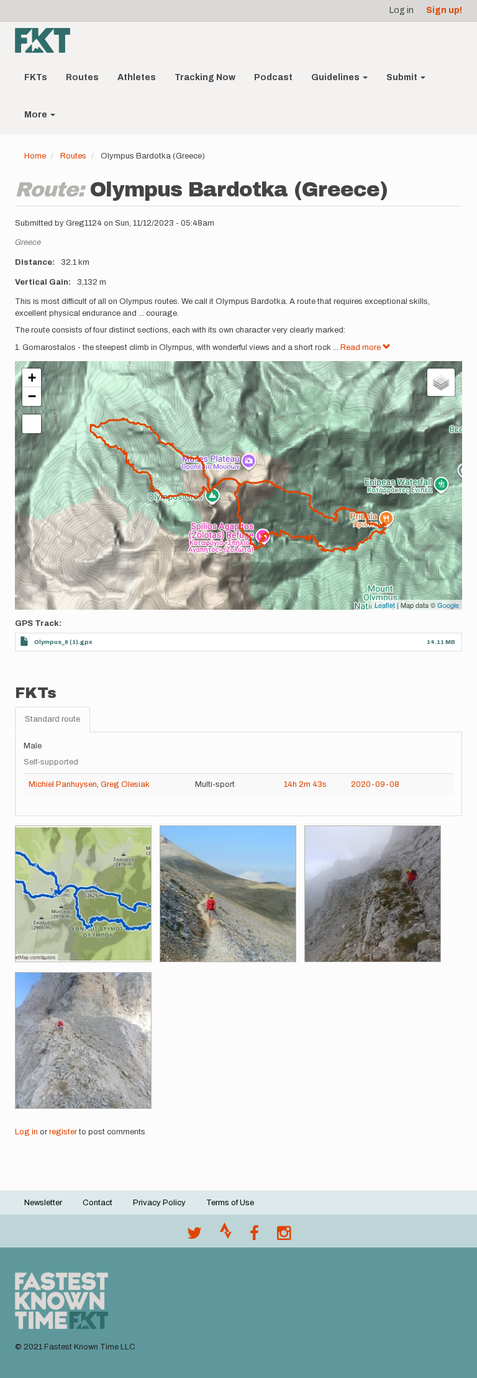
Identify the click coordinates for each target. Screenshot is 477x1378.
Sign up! (444, 10)
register (63, 1132)
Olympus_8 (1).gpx (63, 641)
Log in (401, 10)
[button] (83, 893)
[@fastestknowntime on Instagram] (284, 1236)
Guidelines (336, 77)
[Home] (47, 40)
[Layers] (441, 382)
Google (448, 605)
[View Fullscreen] (31, 424)
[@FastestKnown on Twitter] (194, 1236)
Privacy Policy (159, 1202)
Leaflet (385, 605)
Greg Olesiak (125, 784)
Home (35, 156)
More (36, 114)
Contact (97, 1202)
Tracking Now (205, 77)
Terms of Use (230, 1202)
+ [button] (32, 377)
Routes (82, 77)
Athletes (136, 77)
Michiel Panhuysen (63, 784)
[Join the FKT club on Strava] (226, 1236)
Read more (361, 347)
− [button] (32, 396)
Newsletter (43, 1202)
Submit (402, 77)
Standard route (52, 719)
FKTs (35, 77)
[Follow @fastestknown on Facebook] (254, 1236)
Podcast (273, 77)
